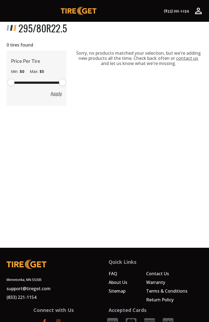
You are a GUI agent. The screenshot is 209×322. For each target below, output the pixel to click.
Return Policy (160, 300)
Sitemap (117, 291)
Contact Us (157, 274)
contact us (187, 58)
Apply (56, 94)
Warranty (155, 282)
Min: (17, 71)
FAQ (113, 274)
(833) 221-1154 (176, 11)
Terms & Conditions (167, 291)
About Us (118, 282)
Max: (37, 71)
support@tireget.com (29, 289)
